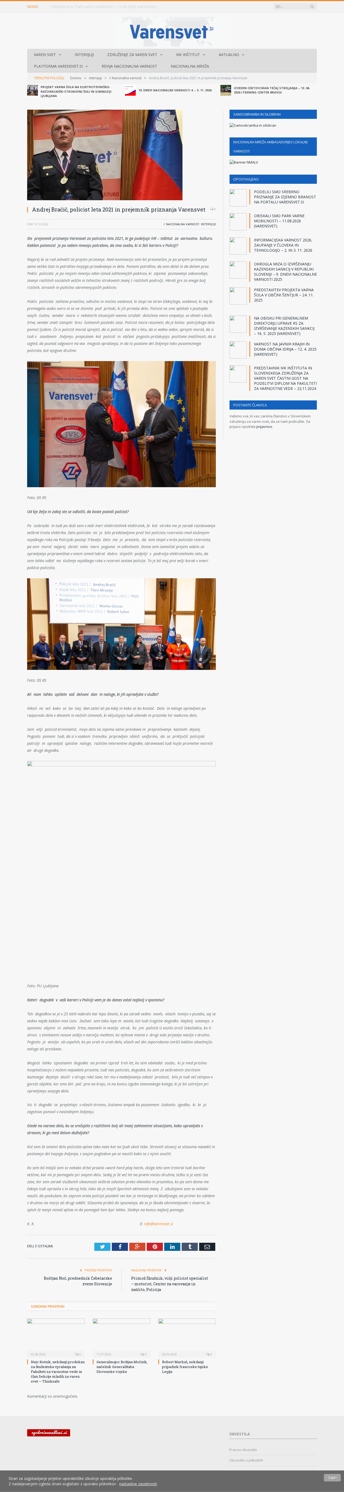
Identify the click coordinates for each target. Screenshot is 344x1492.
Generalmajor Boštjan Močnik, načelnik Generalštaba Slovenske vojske (122, 1366)
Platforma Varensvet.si (58, 66)
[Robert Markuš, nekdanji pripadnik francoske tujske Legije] (187, 1337)
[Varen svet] (172, 30)
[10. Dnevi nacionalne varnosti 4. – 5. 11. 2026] (130, 90)
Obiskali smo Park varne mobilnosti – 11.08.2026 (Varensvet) (104, 6)
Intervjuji (84, 54)
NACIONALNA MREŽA (190, 66)
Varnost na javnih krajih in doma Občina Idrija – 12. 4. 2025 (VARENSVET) (285, 349)
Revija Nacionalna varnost (129, 66)
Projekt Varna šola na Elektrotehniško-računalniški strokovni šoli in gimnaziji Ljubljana (76, 91)
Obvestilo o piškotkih (246, 1460)
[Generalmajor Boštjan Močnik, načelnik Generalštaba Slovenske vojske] (121, 1337)
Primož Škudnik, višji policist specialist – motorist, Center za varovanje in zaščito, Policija (169, 1284)
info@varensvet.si (158, 1223)
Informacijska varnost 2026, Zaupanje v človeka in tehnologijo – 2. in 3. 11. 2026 (283, 245)
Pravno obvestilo (243, 1449)
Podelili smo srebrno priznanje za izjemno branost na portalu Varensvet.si (285, 197)
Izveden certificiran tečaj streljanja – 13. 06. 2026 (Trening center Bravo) (272, 90)
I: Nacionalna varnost (181, 224)
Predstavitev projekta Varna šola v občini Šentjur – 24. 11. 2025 (284, 295)
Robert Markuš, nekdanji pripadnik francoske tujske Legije (185, 1366)
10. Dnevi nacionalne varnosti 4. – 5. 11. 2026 (175, 90)
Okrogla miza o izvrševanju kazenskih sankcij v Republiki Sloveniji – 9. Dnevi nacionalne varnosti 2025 (285, 271)
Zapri (332, 1477)
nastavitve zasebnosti (138, 1483)
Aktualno (229, 54)
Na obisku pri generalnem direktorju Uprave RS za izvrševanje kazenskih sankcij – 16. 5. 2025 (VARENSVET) (284, 326)
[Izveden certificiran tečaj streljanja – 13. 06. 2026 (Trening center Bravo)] (225, 90)
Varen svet (45, 54)
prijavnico (264, 426)
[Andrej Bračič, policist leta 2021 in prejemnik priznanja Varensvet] (121, 156)
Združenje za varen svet (132, 54)
